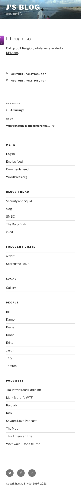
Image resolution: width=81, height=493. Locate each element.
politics (32, 74)
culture (17, 80)
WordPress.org (16, 177)
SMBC (10, 216)
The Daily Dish (16, 224)
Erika (9, 342)
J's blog (23, 7)
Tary (9, 358)
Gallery (11, 288)
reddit (10, 256)
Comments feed (17, 169)
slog (9, 209)
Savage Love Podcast (21, 421)
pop (44, 74)
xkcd (9, 232)
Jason (10, 350)
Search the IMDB (18, 264)
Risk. (9, 413)
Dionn (10, 335)
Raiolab (11, 405)
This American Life (19, 436)
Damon (11, 319)
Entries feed (14, 161)
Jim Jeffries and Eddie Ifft (23, 390)
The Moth (12, 428)
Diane (10, 327)
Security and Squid (19, 201)
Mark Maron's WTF (19, 397)
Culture (17, 74)
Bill (8, 312)
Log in (10, 154)
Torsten (11, 366)
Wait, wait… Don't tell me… (24, 444)
